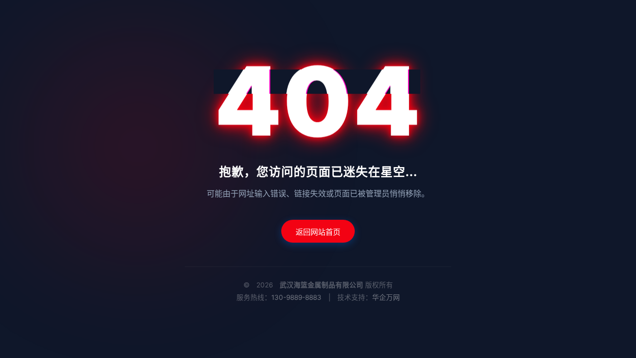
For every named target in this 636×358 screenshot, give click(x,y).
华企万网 (386, 297)
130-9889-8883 (296, 297)
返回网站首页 (318, 232)
